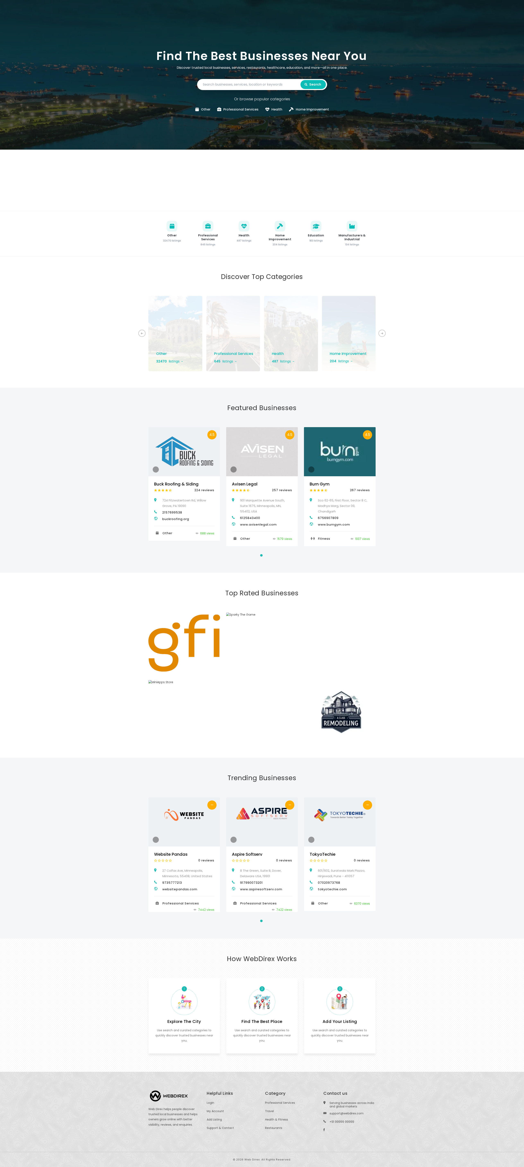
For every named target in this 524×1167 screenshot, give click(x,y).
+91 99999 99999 (342, 1122)
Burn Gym (320, 484)
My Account (215, 1111)
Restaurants (273, 1128)
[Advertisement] (262, 180)
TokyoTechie (322, 854)
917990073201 (251, 882)
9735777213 (172, 882)
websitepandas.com (179, 889)
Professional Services (233, 353)
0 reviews (206, 860)
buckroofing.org (175, 519)
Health (278, 353)
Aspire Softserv (247, 854)
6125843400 (250, 518)
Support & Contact (220, 1128)
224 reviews (204, 490)
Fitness (324, 538)
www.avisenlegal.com (258, 524)
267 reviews (360, 490)
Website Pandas (170, 854)
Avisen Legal (244, 484)
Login (210, 1103)
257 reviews (282, 490)
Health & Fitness (276, 1119)
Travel (269, 1111)
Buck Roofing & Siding (176, 484)
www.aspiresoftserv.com (261, 889)
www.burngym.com (334, 524)
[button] (382, 333)
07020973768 (329, 882)
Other (161, 353)
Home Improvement (348, 353)
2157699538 (172, 512)
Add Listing (214, 1119)
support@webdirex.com (347, 1113)
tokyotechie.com (332, 889)
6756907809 (328, 518)
